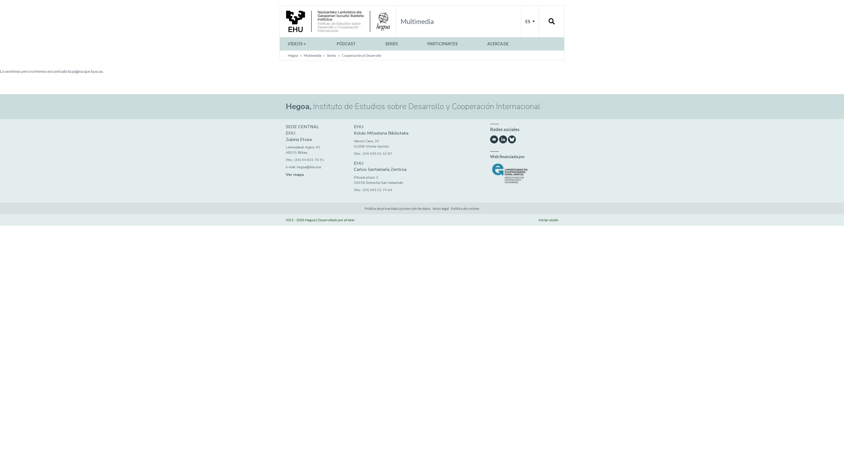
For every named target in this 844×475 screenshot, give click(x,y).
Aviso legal (441, 208)
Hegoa (293, 55)
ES (528, 21)
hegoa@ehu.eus (309, 167)
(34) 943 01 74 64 (377, 190)
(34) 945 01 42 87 (377, 153)
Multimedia (312, 55)
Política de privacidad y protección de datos (398, 208)
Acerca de (498, 43)
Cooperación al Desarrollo (361, 55)
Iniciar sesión (548, 220)
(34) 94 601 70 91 (309, 159)
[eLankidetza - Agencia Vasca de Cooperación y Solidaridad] (524, 173)
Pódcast (346, 43)
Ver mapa (295, 174)
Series (391, 43)
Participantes (442, 43)
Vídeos (295, 43)
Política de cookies (465, 208)
